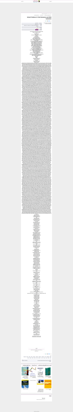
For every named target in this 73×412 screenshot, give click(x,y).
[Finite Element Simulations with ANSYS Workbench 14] (40, 373)
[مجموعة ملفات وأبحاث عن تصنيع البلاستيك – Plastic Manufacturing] (32, 373)
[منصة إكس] (47, 21)
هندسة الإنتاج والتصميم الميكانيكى (45, 13)
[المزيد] (44, 21)
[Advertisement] (36, 7)
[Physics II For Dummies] (32, 386)
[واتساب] (46, 21)
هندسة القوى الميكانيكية (26, 365)
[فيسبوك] (49, 21)
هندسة (48, 13)
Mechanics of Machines (24, 360)
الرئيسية (50, 13)
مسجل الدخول (40, 399)
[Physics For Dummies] (25, 386)
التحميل (37, 29)
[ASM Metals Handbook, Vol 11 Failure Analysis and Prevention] (47, 373)
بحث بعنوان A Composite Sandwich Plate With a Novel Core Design (44, 361)
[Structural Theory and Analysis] (47, 386)
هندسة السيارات (29, 25)
